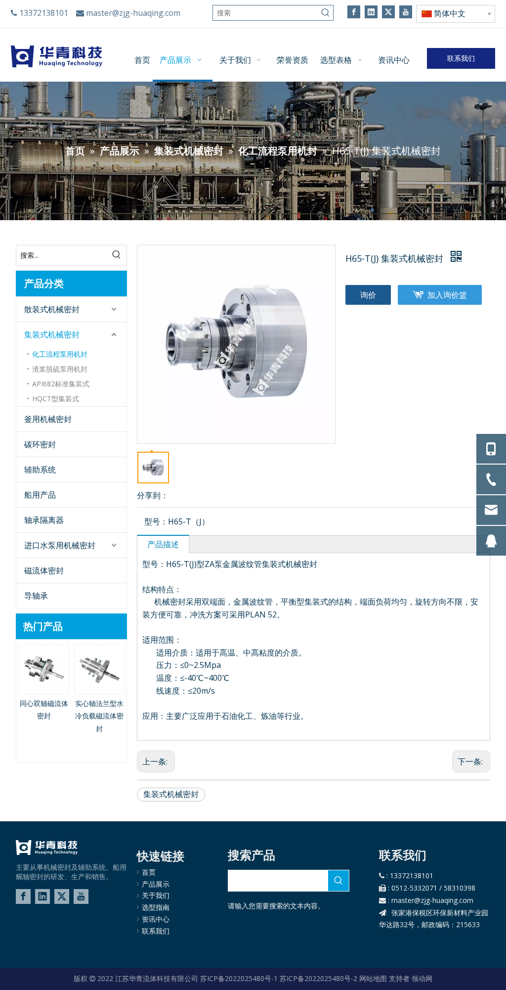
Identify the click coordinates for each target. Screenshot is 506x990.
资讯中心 (155, 919)
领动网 (422, 978)
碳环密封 (40, 444)
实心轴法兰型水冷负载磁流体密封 (99, 716)
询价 (368, 294)
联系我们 (461, 58)
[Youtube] (405, 11)
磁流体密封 (44, 570)
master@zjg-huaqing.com (133, 12)
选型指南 (155, 907)
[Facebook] (353, 11)
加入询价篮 (447, 294)
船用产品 (40, 494)
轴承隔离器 (44, 520)
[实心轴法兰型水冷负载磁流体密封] (99, 669)
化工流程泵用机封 (59, 354)
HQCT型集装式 (55, 398)
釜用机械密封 (48, 419)
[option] (44, 683)
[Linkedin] (371, 11)
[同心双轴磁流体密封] (44, 669)
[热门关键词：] (325, 12)
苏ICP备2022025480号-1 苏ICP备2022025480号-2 (278, 978)
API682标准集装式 (60, 383)
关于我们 (155, 895)
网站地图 (373, 978)
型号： (156, 521)
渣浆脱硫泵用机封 (59, 369)
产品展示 (155, 884)
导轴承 (36, 595)
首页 (149, 872)
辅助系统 (40, 469)
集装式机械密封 (52, 334)
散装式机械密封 (52, 309)
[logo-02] (47, 847)
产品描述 (163, 544)
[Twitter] (388, 11)
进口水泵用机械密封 (59, 545)
